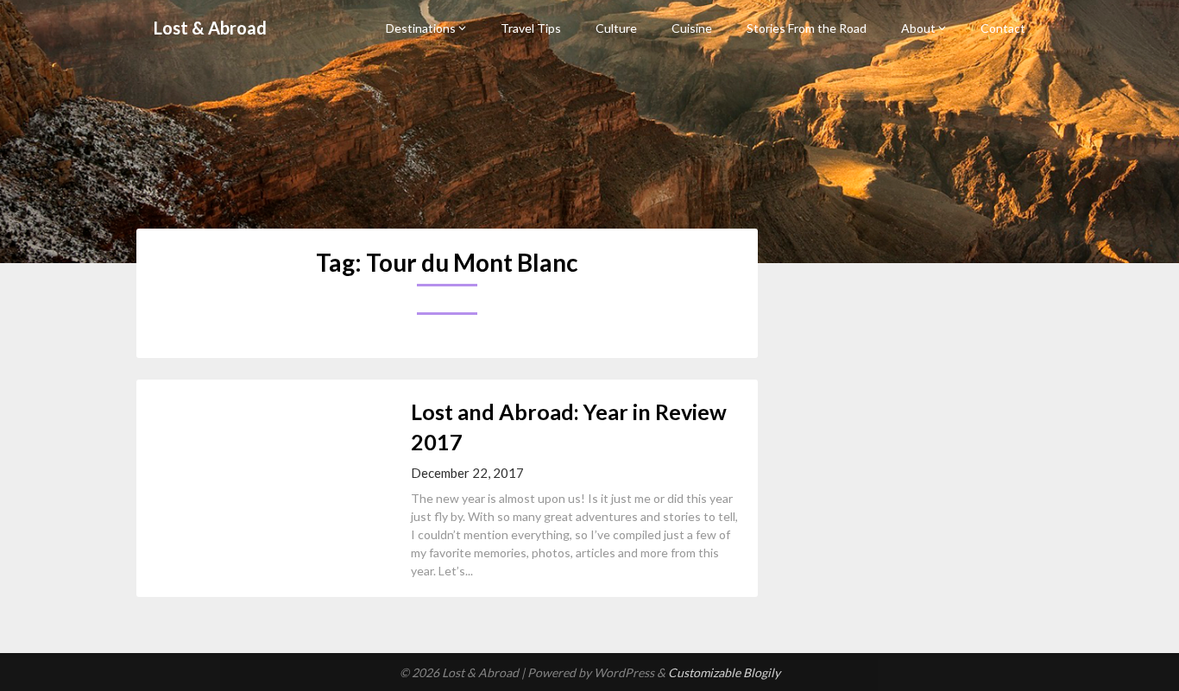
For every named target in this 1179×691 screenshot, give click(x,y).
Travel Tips (531, 28)
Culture (616, 28)
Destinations (421, 28)
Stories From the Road (807, 28)
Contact (1002, 28)
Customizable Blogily (724, 672)
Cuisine (691, 28)
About (918, 28)
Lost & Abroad (210, 27)
